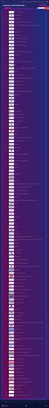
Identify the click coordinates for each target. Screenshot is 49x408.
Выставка (29, 1)
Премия (32, 1)
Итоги (42, 1)
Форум (26, 1)
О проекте (22, 1)
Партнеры (35, 1)
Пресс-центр (39, 1)
